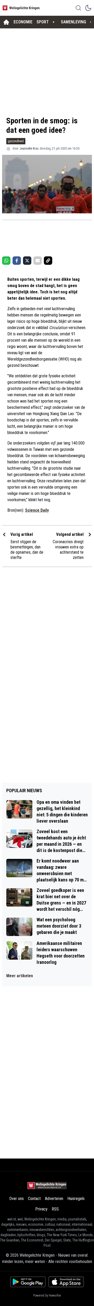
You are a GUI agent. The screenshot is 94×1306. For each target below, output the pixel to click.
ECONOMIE (23, 21)
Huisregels (76, 1198)
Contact (34, 1198)
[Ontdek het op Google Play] (27, 1282)
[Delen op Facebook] (17, 260)
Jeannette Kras (29, 148)
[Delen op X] (27, 260)
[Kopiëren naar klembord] (48, 260)
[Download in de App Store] (66, 1282)
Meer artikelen (19, 975)
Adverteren (54, 1198)
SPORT (43, 21)
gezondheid (16, 141)
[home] (6, 22)
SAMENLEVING (73, 21)
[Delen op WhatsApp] (6, 260)
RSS (55, 1209)
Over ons (16, 1198)
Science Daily (37, 510)
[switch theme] (88, 8)
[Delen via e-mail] (37, 260)
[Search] (78, 8)
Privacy (41, 1209)
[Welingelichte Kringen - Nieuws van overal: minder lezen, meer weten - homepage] (21, 7)
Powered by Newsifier (47, 1295)
